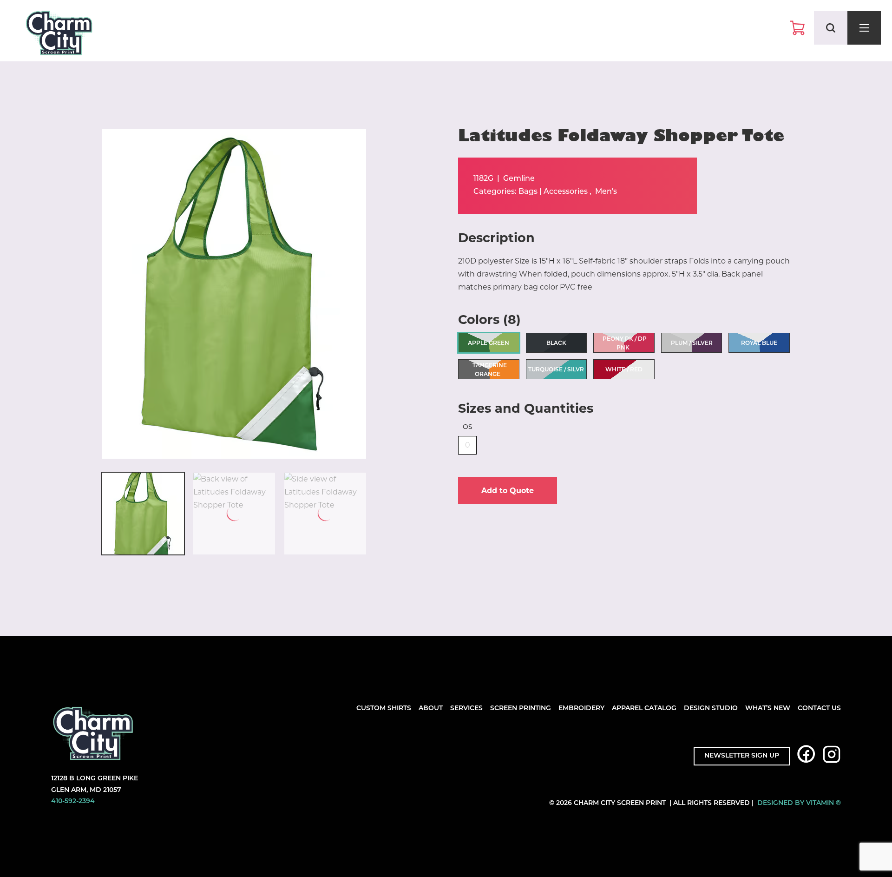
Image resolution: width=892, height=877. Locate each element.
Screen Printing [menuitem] (520, 708)
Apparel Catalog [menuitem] (644, 708)
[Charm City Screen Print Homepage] (59, 35)
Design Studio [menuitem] (711, 708)
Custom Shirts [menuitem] (383, 708)
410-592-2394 (73, 801)
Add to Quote (507, 490)
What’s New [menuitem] (767, 708)
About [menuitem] (431, 708)
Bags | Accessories (553, 192)
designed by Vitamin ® (799, 803)
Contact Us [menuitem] (819, 708)
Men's (606, 192)
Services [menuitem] (466, 708)
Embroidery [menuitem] (581, 708)
